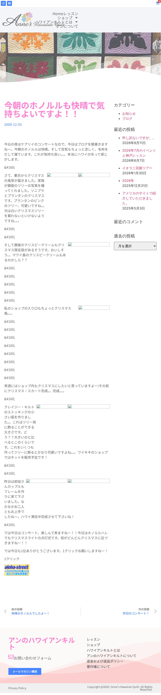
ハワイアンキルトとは (53, 22)
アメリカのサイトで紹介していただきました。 (139, 198)
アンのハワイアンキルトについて (112, 655)
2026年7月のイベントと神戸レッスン (139, 152)
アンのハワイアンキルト (41, 643)
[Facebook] (9, 3)
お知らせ (129, 113)
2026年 (128, 180)
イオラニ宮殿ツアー (137, 168)
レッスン (70, 13)
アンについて (67, 26)
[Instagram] (3, 3)
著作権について (98, 666)
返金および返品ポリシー (105, 661)
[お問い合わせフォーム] (11, 657)
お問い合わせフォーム (32, 658)
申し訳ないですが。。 (139, 138)
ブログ (127, 118)
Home (58, 13)
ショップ (64, 18)
